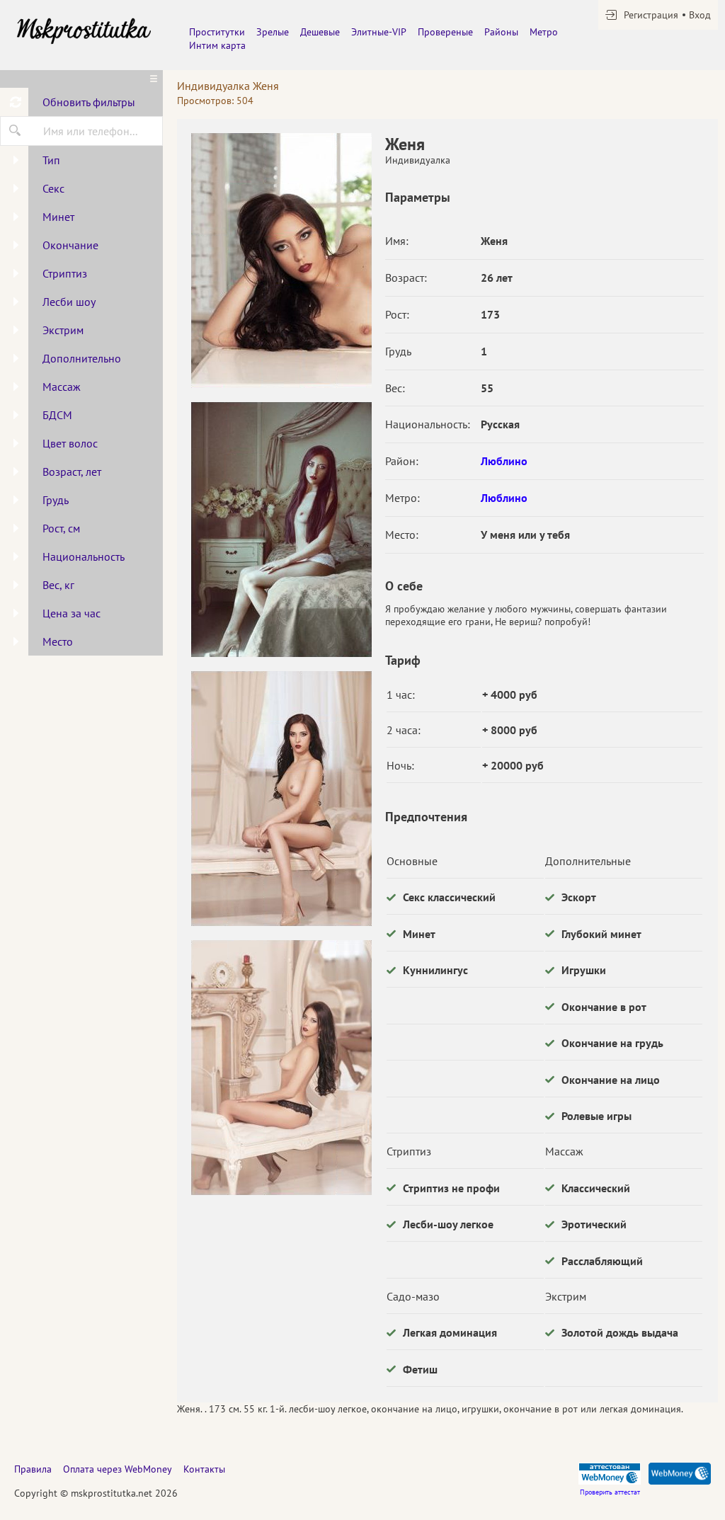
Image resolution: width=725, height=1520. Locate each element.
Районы (501, 31)
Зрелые (272, 31)
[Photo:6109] (281, 529)
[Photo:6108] (281, 260)
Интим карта (217, 45)
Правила (33, 1469)
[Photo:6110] (281, 798)
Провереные (445, 31)
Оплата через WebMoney (117, 1469)
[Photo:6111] (281, 1067)
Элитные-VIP (378, 31)
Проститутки (217, 31)
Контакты (204, 1469)
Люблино (504, 461)
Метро (544, 31)
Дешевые (320, 31)
